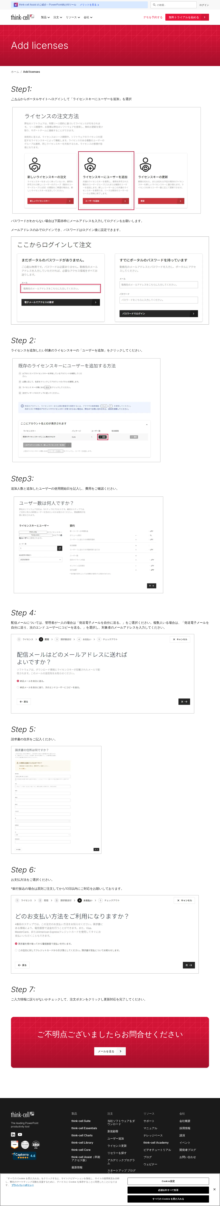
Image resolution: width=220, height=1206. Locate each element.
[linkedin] (13, 1134)
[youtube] (20, 1134)
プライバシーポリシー (23, 1185)
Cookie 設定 (168, 1181)
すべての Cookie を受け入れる (168, 1198)
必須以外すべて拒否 (168, 1190)
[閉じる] (214, 1189)
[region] (110, 1189)
